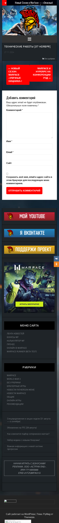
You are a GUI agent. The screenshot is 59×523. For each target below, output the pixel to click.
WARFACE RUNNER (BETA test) (22, 351)
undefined (13, 522)
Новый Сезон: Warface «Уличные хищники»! (15, 74)
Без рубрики (50, 58)
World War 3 (14, 379)
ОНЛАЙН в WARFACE (17, 348)
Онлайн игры (14, 400)
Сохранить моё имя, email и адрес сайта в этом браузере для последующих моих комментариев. (29, 180)
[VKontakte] (56, 259)
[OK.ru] (56, 264)
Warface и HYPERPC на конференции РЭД (42, 73)
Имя (9, 141)
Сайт (9, 163)
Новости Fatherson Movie (21, 390)
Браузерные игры (16, 386)
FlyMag (46, 514)
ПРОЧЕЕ (11, 344)
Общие (10, 397)
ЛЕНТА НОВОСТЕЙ (15, 333)
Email (9, 152)
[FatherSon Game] (29, 20)
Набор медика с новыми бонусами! (23, 440)
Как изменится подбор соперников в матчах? (28, 434)
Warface (11, 375)
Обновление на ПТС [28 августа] (22, 427)
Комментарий (14, 110)
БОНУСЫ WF (13, 337)
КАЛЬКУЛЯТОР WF (16, 341)
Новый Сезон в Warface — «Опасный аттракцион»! (34, 4)
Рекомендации (15, 404)
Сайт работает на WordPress (21, 514)
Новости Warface (16, 393)
